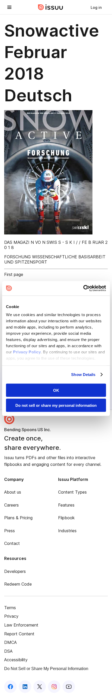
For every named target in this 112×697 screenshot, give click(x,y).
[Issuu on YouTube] (69, 686)
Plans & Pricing (18, 517)
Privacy (11, 616)
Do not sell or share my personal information (56, 405)
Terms (10, 607)
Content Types (72, 492)
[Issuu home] (50, 7)
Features (66, 505)
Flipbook (66, 517)
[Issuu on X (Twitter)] (39, 686)
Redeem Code (18, 584)
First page (13, 274)
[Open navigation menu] (9, 7)
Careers (11, 505)
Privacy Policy (27, 352)
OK (56, 390)
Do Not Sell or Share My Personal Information (46, 668)
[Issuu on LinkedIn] (25, 686)
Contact (12, 543)
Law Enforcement (21, 625)
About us (12, 492)
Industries (67, 530)
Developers (15, 571)
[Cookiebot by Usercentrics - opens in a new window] (83, 288)
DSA (8, 651)
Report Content (19, 633)
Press (9, 530)
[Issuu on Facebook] (10, 686)
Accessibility (16, 659)
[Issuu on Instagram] (54, 686)
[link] (96, 7)
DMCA (10, 642)
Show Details (83, 374)
